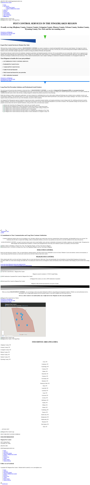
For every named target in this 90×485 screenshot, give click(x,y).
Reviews (5, 455)
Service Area (6, 457)
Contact (5, 458)
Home (4, 450)
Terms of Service (7, 460)
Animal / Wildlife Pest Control (10, 454)
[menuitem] (46, 5)
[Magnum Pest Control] (6, 2)
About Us (5, 451)
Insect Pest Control (7, 453)
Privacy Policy (6, 459)
